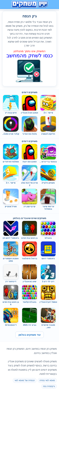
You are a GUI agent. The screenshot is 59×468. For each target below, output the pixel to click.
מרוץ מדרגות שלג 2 (29, 184)
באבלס (48, 238)
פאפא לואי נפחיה (47, 380)
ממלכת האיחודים (11, 162)
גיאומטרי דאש (48, 258)
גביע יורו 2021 (29, 325)
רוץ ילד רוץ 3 (48, 281)
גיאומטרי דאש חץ (11, 238)
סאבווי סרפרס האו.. (48, 326)
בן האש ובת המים (29, 238)
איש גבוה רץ (11, 113)
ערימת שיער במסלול (48, 207)
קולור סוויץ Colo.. (10, 134)
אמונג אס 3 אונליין (29, 113)
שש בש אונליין (29, 281)
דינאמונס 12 (11, 325)
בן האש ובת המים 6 (11, 303)
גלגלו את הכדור (29, 134)
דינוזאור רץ (10, 281)
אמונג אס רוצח (30, 162)
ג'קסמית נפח (49, 386)
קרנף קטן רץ (29, 206)
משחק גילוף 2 (48, 183)
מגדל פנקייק (11, 206)
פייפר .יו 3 (10, 183)
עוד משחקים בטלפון (30, 334)
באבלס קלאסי (29, 302)
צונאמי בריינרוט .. (48, 162)
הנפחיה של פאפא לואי (25, 380)
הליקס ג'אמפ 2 (48, 134)
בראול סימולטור (29, 258)
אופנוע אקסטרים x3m (11, 259)
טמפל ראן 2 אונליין (48, 302)
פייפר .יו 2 (48, 113)
